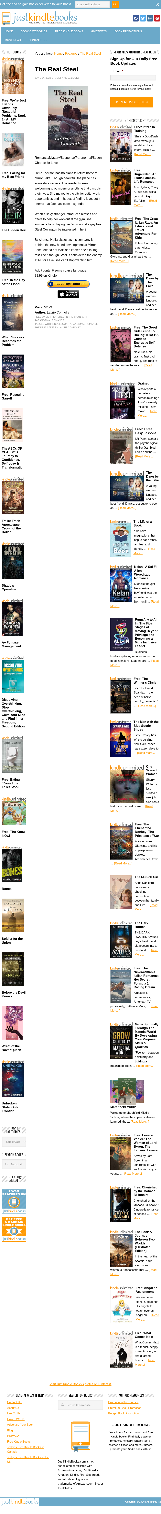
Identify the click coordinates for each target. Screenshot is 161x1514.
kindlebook (59, 324)
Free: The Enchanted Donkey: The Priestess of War (147, 830)
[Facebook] (136, 18)
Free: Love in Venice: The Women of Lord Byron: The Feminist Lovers (146, 1143)
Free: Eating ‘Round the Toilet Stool (11, 783)
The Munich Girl (146, 877)
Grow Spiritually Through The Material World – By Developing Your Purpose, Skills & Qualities (147, 1036)
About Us (13, 1407)
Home (9, 31)
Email (118, 71)
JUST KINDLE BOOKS (53, 18)
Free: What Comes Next (144, 1335)
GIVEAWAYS (99, 31)
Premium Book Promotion (124, 1407)
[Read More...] (143, 154)
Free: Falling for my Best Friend (13, 174)
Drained (143, 383)
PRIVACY (13, 1435)
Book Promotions (128, 31)
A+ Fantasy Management (11, 644)
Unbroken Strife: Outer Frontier (11, 1107)
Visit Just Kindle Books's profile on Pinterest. (81, 1384)
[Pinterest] (157, 18)
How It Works (16, 1419)
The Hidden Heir (14, 230)
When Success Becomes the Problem (13, 341)
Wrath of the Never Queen (11, 1048)
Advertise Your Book (20, 1424)
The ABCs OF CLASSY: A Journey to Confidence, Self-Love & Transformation (13, 458)
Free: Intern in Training (144, 129)
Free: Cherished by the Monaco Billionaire (145, 1191)
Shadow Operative (9, 587)
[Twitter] (143, 18)
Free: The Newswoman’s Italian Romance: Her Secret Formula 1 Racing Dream (146, 978)
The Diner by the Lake (152, 476)
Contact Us (37, 40)
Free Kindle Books (69, 31)
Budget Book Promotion (123, 1413)
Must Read (13, 40)
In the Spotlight (76, 316)
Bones (7, 888)
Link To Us (14, 1413)
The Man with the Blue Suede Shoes (146, 725)
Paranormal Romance (49, 320)
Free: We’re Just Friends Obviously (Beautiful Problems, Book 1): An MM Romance (14, 112)
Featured (58, 316)
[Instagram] (150, 18)
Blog (10, 1430)
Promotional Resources (123, 1402)
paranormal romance (83, 324)
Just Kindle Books (67, 78)
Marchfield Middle (123, 1107)
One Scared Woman (151, 770)
